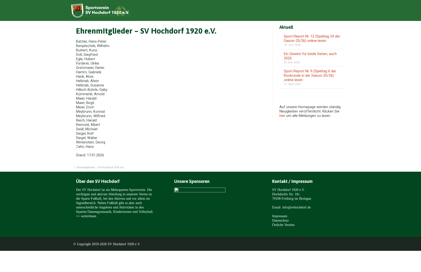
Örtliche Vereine (283, 225)
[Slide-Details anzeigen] (199, 201)
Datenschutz (280, 220)
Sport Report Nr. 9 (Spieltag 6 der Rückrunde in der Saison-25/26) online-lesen (310, 75)
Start (242, 11)
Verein (282, 11)
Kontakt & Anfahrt (340, 11)
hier (282, 116)
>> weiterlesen (86, 216)
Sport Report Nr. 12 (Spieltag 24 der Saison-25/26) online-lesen (312, 38)
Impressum (279, 216)
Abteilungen (306, 11)
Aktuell (262, 11)
